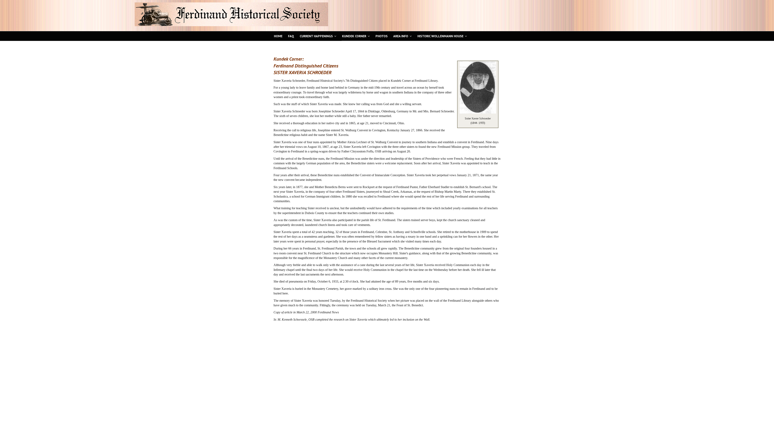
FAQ (291, 36)
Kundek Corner (354, 36)
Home (278, 36)
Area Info (400, 36)
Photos (382, 36)
